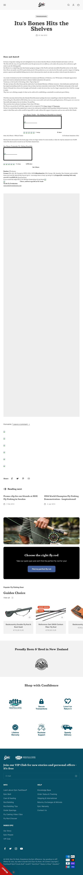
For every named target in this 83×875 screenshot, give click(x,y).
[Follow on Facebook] (4, 848)
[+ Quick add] (30, 617)
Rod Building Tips (10, 806)
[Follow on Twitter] (10, 848)
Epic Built (7, 794)
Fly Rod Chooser (10, 818)
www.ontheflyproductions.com (12, 185)
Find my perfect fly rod (41, 569)
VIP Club (6, 839)
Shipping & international (47, 798)
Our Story (7, 831)
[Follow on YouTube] (21, 848)
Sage (45, 106)
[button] (6, 868)
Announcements (41, 16)
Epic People (8, 835)
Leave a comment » (21, 424)
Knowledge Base (44, 790)
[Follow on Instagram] (15, 848)
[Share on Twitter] (17, 478)
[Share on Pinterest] (23, 478)
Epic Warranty (43, 806)
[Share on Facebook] (12, 478)
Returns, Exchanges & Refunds (49, 802)
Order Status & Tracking (47, 794)
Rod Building (8, 802)
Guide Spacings (9, 810)
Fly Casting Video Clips (13, 814)
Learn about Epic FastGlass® (15, 790)
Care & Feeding (9, 798)
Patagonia (57, 106)
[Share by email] (29, 478)
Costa (49, 106)
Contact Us (42, 810)
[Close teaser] (14, 872)
